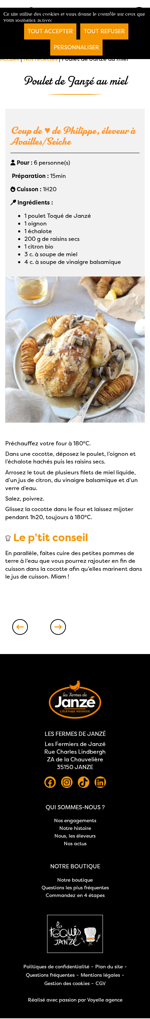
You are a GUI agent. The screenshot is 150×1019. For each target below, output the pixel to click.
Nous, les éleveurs (75, 835)
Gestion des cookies (67, 983)
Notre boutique (75, 879)
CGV (101, 983)
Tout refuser (104, 31)
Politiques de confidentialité (56, 966)
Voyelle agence (104, 999)
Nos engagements (75, 820)
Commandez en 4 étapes (75, 895)
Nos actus (75, 843)
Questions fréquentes (50, 974)
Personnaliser (76, 47)
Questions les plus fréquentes (75, 887)
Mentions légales (100, 974)
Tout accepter (50, 31)
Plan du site (109, 966)
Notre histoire (75, 828)
